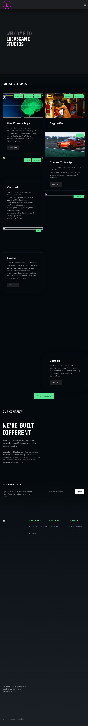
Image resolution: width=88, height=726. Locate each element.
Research (36, 160)
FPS (38, 231)
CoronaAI (13, 187)
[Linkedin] (14, 698)
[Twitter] (19, 698)
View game (13, 285)
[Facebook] (9, 698)
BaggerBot (57, 123)
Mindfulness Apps (18, 123)
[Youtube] (24, 698)
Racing (80, 135)
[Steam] (4, 698)
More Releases (43, 396)
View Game (13, 148)
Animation (28, 96)
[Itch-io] (4, 702)
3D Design (18, 96)
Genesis (55, 360)
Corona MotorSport (63, 162)
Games (37, 96)
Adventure (78, 197)
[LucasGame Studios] (7, 4)
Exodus (11, 258)
